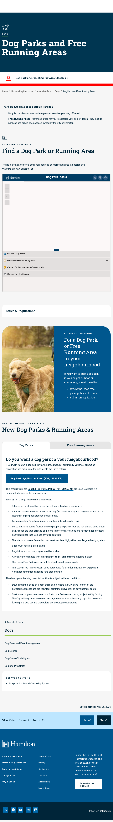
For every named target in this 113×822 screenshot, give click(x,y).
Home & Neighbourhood (22, 91)
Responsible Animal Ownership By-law (29, 683)
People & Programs (12, 756)
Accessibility (44, 782)
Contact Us (43, 769)
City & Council (9, 782)
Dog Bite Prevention (15, 666)
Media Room (44, 788)
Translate (42, 775)
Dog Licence (11, 650)
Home (5, 91)
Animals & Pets (44, 91)
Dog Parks (26, 445)
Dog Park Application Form (36, 478)
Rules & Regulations (20, 311)
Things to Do (8, 775)
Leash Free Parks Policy (50, 489)
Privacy (41, 763)
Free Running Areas (80, 445)
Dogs (57, 91)
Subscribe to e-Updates (87, 784)
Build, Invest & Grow (12, 769)
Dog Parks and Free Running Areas (22, 643)
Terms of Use (44, 756)
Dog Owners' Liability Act (17, 658)
